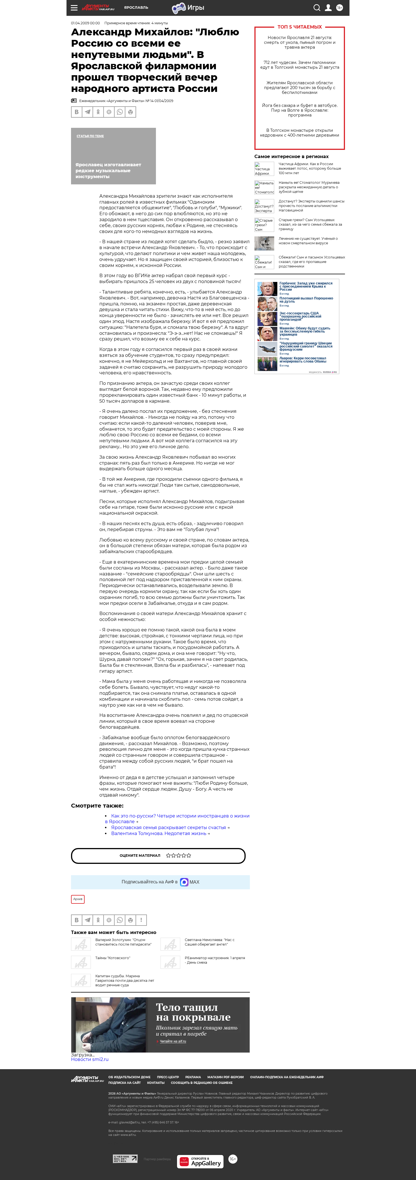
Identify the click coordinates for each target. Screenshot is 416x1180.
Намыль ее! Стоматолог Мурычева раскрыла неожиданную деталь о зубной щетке (309, 187)
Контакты (155, 1083)
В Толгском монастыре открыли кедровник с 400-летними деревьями (299, 133)
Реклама (193, 1077)
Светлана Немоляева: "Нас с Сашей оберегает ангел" (210, 942)
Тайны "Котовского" (112, 958)
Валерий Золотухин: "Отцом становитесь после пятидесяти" (123, 942)
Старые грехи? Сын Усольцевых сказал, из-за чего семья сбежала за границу (310, 224)
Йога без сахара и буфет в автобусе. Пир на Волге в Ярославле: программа (300, 110)
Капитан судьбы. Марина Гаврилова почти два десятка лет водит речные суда (124, 980)
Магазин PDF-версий (225, 1077)
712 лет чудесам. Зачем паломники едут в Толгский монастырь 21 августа (299, 65)
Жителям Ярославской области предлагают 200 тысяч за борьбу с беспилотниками (299, 88)
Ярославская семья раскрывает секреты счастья (168, 827)
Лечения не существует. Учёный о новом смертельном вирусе (308, 240)
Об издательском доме (129, 1077)
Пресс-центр (168, 1077)
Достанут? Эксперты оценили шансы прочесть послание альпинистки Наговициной (311, 205)
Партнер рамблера (157, 1159)
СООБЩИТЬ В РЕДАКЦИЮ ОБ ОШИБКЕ (202, 1083)
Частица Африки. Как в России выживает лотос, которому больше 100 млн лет (310, 168)
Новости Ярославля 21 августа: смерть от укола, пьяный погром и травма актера (300, 42)
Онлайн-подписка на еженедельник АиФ (287, 1077)
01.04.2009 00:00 (85, 23)
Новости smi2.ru (90, 1059)
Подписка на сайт (124, 1083)
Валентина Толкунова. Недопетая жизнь (158, 833)
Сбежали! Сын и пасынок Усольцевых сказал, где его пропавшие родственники (312, 261)
